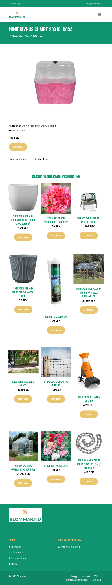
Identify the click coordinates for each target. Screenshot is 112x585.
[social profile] (19, 3)
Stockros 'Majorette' (56, 465)
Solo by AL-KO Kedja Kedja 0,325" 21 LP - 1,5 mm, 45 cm (89, 464)
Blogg (14, 563)
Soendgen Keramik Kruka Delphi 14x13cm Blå (23, 292)
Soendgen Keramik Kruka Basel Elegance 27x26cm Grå (23, 219)
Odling (25, 125)
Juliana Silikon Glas (56, 316)
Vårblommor (17, 552)
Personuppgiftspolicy (77, 579)
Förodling (35, 125)
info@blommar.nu (94, 3)
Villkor (97, 576)
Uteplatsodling (48, 125)
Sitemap (97, 579)
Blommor (16, 546)
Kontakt (86, 576)
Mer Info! (18, 147)
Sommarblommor (20, 558)
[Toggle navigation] (99, 14)
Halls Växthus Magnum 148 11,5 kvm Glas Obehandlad (88, 292)
